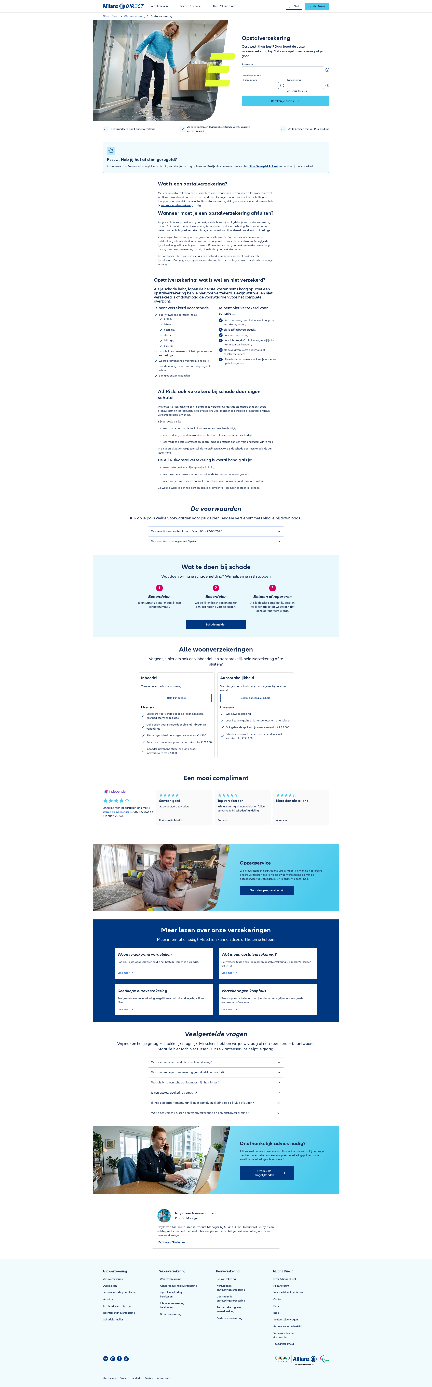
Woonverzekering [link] (134, 16)
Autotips (108, 1299)
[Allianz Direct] (123, 6)
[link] (317, 6)
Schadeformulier (113, 1319)
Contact (278, 1299)
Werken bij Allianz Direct (288, 1292)
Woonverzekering (170, 1279)
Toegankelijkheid (283, 1344)
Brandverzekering (170, 1314)
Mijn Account (281, 1286)
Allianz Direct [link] (111, 16)
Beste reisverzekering (229, 1318)
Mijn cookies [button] (109, 1378)
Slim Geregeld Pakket (263, 166)
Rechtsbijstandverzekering (119, 1313)
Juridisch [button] (136, 1378)
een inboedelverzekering (177, 205)
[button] (161, 6)
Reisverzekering (226, 1279)
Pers (276, 1306)
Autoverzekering (113, 1279)
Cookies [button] (149, 1378)
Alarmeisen (110, 1286)
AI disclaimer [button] (164, 1378)
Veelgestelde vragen (285, 1319)
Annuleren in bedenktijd (287, 1326)
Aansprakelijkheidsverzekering (178, 1286)
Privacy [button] (123, 1378)
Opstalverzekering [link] (161, 16)
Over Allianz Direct (284, 1279)
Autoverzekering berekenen (119, 1292)
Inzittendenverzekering (117, 1306)
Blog (276, 1313)
